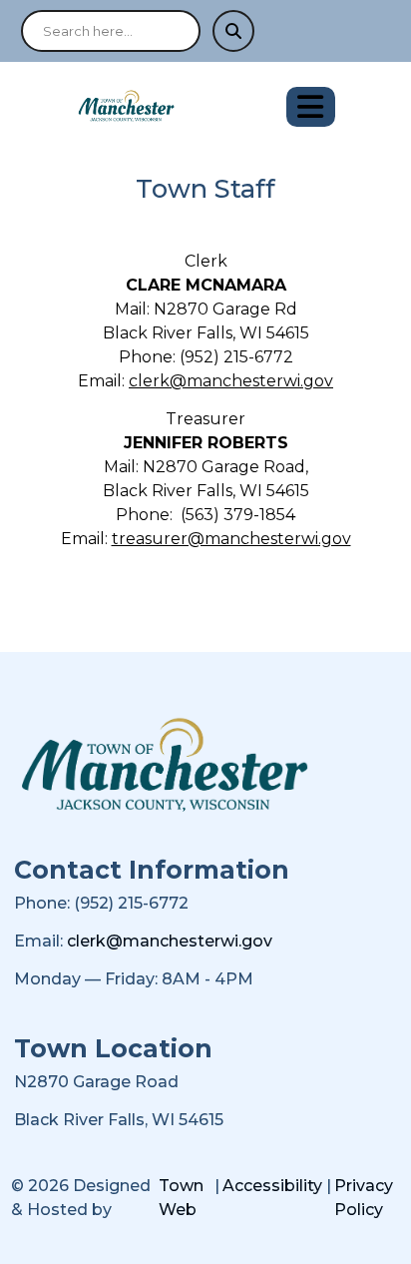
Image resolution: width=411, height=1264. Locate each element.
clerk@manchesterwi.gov (231, 380)
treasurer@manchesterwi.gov (231, 538)
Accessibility (272, 1185)
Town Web (181, 1197)
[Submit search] (233, 31)
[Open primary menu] (310, 107)
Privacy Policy (363, 1197)
